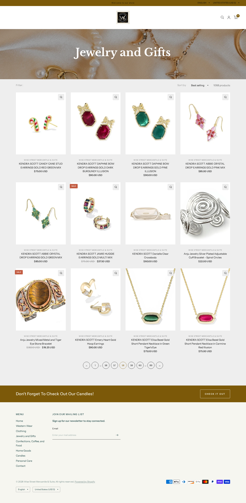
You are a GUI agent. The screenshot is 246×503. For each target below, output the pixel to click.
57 (114, 365)
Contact (14, 25)
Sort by (181, 85)
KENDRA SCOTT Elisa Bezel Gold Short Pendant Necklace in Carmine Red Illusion (205, 343)
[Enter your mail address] (117, 435)
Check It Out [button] (215, 394)
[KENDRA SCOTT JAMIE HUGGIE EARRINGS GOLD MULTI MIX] (96, 213)
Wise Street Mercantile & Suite (41, 160)
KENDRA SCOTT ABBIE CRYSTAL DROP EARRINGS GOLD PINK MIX (205, 165)
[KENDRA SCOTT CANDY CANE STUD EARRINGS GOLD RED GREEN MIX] (41, 123)
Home (10, 9)
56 (106, 365)
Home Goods (56, 17)
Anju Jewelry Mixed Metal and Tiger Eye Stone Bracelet (40, 341)
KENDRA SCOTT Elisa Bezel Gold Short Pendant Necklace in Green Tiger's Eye (150, 343)
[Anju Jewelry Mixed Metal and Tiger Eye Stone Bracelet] (41, 299)
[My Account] (229, 17)
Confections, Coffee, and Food (26, 17)
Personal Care (92, 17)
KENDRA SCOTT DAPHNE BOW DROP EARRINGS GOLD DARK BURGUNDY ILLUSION (95, 167)
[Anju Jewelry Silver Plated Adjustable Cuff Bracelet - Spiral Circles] (205, 213)
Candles (73, 17)
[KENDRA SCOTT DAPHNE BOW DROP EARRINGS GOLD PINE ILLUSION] (150, 123)
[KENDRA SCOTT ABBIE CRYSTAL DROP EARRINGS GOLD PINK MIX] (205, 123)
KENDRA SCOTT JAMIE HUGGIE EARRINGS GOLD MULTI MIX (95, 255)
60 (140, 365)
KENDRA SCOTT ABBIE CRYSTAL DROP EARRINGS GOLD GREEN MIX (41, 255)
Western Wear (27, 9)
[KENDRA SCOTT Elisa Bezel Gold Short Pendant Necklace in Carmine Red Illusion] (205, 299)
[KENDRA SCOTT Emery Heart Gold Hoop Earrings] (96, 299)
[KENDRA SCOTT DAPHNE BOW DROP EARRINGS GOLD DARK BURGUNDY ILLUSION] (96, 123)
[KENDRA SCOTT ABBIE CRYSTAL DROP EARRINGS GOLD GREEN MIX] (41, 213)
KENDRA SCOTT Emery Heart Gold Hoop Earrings (95, 341)
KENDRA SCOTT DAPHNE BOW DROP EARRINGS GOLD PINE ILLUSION (150, 167)
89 (151, 365)
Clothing (45, 9)
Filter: (19, 85)
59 (131, 365)
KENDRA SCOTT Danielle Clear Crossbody (150, 255)
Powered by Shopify (85, 481)
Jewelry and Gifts (65, 9)
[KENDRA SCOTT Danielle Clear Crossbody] (150, 213)
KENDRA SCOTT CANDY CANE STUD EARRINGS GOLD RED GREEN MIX (41, 165)
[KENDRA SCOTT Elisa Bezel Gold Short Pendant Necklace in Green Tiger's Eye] (150, 299)
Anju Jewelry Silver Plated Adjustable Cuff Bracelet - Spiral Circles (205, 255)
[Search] (222, 17)
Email (55, 428)
